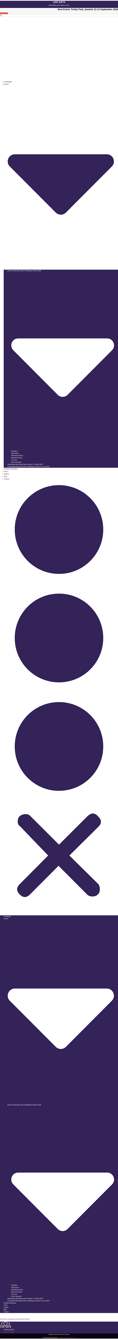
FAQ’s (6, 471)
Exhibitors (14, 451)
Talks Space (15, 453)
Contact (6, 479)
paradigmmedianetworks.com (66, 1337)
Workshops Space (17, 455)
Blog (5, 476)
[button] (59, 697)
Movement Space (16, 457)
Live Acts (14, 460)
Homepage (8, 82)
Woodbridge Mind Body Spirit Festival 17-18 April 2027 (25, 464)
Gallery (6, 474)
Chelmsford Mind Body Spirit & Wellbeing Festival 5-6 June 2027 (28, 466)
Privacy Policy (9, 1330)
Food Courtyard (16, 462)
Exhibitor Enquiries (11, 469)
